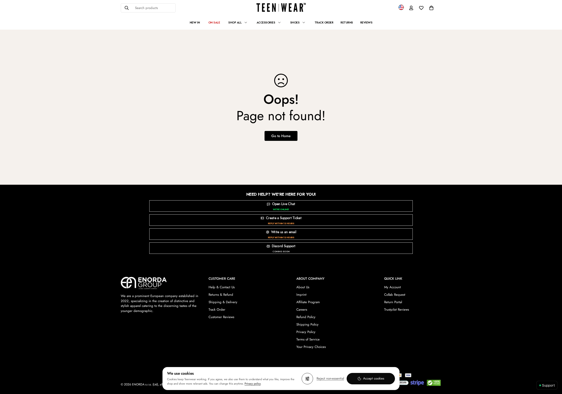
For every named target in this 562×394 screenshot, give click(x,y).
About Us (302, 287)
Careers (301, 309)
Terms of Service (308, 339)
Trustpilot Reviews (396, 309)
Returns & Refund (221, 294)
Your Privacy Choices (311, 346)
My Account (392, 287)
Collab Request (394, 294)
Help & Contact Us (222, 287)
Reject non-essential (330, 378)
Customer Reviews (221, 317)
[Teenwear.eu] (281, 8)
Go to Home (281, 135)
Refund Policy (305, 317)
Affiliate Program (308, 302)
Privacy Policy (305, 332)
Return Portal (393, 302)
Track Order (217, 309)
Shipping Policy (307, 324)
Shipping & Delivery (223, 302)
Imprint (301, 294)
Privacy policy (253, 383)
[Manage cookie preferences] (307, 378)
